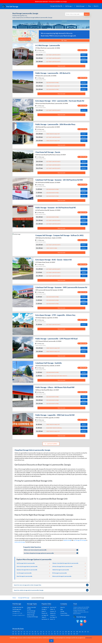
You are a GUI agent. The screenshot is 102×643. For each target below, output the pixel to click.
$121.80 (84, 196)
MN (77, 631)
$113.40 (84, 192)
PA (40, 633)
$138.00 (84, 303)
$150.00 (84, 58)
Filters (65, 40)
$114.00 (84, 165)
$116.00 (84, 324)
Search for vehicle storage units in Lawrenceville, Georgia (28, 590)
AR (18, 631)
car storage (77, 540)
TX (57, 633)
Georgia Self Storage (23, 597)
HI (43, 631)
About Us (96, 6)
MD (69, 631)
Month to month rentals (69, 24)
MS (82, 631)
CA (24, 631)
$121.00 (84, 431)
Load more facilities (52, 443)
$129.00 (84, 217)
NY (29, 633)
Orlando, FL (53, 615)
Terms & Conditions (64, 615)
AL (15, 631)
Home (14, 597)
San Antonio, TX (45, 619)
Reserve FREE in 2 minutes (30, 24)
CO (27, 631)
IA (46, 631)
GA (41, 631)
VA (63, 633)
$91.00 (84, 396)
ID (49, 631)
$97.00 (84, 400)
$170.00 (84, 140)
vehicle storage (67, 540)
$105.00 (84, 189)
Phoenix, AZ (44, 613)
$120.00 (84, 403)
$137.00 (84, 82)
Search (87, 14)
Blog (89, 6)
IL (51, 631)
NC (88, 631)
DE (35, 631)
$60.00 (84, 428)
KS (57, 631)
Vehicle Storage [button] (80, 6)
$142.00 (84, 86)
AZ (21, 631)
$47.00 (84, 424)
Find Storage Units (16, 609)
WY (77, 633)
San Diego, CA (53, 617)
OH (32, 633)
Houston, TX (53, 611)
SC (49, 633)
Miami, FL (44, 611)
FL (37, 631)
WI (71, 633)
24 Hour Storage (31, 612)
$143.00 (84, 89)
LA (63, 631)
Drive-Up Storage (31, 610)
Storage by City (16, 611)
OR (38, 633)
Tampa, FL (44, 617)
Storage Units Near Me (56, 6)
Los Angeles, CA (45, 607)
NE (16, 633)
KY (60, 631)
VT (66, 633)
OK (35, 633)
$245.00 (84, 223)
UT (60, 633)
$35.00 (84, 269)
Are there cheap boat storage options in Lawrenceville (39, 553)
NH (18, 633)
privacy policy (88, 637)
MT (85, 631)
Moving (62, 611)
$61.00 (84, 161)
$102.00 (84, 375)
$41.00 (84, 275)
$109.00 (84, 244)
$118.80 (84, 296)
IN (54, 631)
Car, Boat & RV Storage (32, 616)
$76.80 (84, 372)
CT (30, 631)
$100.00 (84, 54)
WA (69, 633)
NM (24, 633)
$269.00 (84, 168)
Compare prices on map (24, 39)
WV (74, 633)
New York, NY (53, 607)
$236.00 (84, 220)
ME (71, 631)
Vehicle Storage (30, 614)
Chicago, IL (44, 609)
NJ (21, 633)
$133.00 (84, 133)
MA (66, 631)
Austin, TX (52, 619)
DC (32, 631)
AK (13, 631)
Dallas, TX (52, 609)
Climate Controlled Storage (31, 608)
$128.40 (84, 300)
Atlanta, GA (52, 613)
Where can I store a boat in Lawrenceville (35, 550)
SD (52, 633)
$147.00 (84, 110)
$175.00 (84, 61)
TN (55, 633)
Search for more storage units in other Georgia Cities (27, 585)
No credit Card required (49, 24)
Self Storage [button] (68, 6)
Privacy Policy (63, 613)
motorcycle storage (20, 542)
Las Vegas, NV (45, 615)
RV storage (83, 540)
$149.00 (84, 351)
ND (13, 633)
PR (43, 633)
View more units (61, 66)
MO (80, 631)
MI (74, 631)
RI (46, 633)
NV (27, 633)
